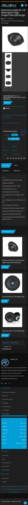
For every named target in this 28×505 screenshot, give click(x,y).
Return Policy (5, 489)
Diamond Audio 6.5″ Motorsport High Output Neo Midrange (13, 261)
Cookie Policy (4, 486)
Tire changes (6, 414)
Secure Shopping (13, 489)
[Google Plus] (16, 158)
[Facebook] (2, 383)
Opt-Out (17, 486)
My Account (6, 478)
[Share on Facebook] (7, 158)
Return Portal (6, 466)
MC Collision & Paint (8, 399)
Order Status (6, 470)
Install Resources (7, 462)
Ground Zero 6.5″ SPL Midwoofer (13, 297)
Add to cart (15, 139)
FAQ (4, 459)
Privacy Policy (23, 486)
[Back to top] (25, 503)
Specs (16, 165)
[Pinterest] (21, 158)
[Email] (24, 158)
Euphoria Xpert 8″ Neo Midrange (13, 331)
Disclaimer (11, 486)
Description (6, 165)
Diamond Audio (16, 154)
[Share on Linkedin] (13, 158)
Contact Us (5, 455)
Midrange (14, 150)
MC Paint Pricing (7, 406)
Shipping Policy (22, 489)
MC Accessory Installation (9, 392)
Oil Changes (6, 410)
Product (10, 18)
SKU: (4, 146)
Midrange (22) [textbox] (6, 349)
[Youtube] (5, 383)
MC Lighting (5, 403)
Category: (5, 150)
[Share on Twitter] (10, 158)
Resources (6, 171)
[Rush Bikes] (9, 5)
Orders (4, 482)
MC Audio (5, 396)
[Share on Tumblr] (18, 158)
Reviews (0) (17, 171)
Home (4, 18)
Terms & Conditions (14, 492)
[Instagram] (9, 383)
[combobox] (6, 349)
